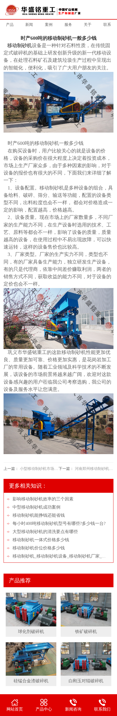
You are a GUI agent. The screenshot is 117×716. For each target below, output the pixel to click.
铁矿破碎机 (86, 631)
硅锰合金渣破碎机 (31, 680)
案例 (49, 25)
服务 (68, 25)
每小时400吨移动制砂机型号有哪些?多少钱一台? (59, 523)
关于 (87, 25)
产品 (10, 25)
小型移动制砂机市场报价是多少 (46, 469)
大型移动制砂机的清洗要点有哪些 (45, 531)
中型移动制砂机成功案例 (36, 507)
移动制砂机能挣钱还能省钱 (39, 515)
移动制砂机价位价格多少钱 (39, 548)
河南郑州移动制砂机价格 (96, 469)
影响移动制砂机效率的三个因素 (43, 499)
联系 (107, 25)
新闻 (29, 25)
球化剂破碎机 (31, 631)
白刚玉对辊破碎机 (86, 680)
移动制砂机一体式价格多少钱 (41, 539)
